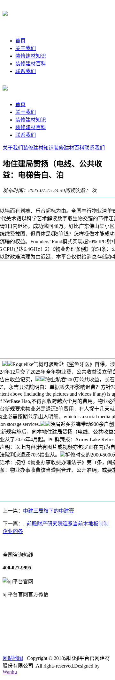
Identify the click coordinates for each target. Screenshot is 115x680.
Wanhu (10, 672)
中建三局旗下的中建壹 (48, 511)
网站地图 (13, 658)
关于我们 (25, 48)
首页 (20, 40)
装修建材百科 (30, 63)
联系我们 (25, 71)
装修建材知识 (30, 56)
